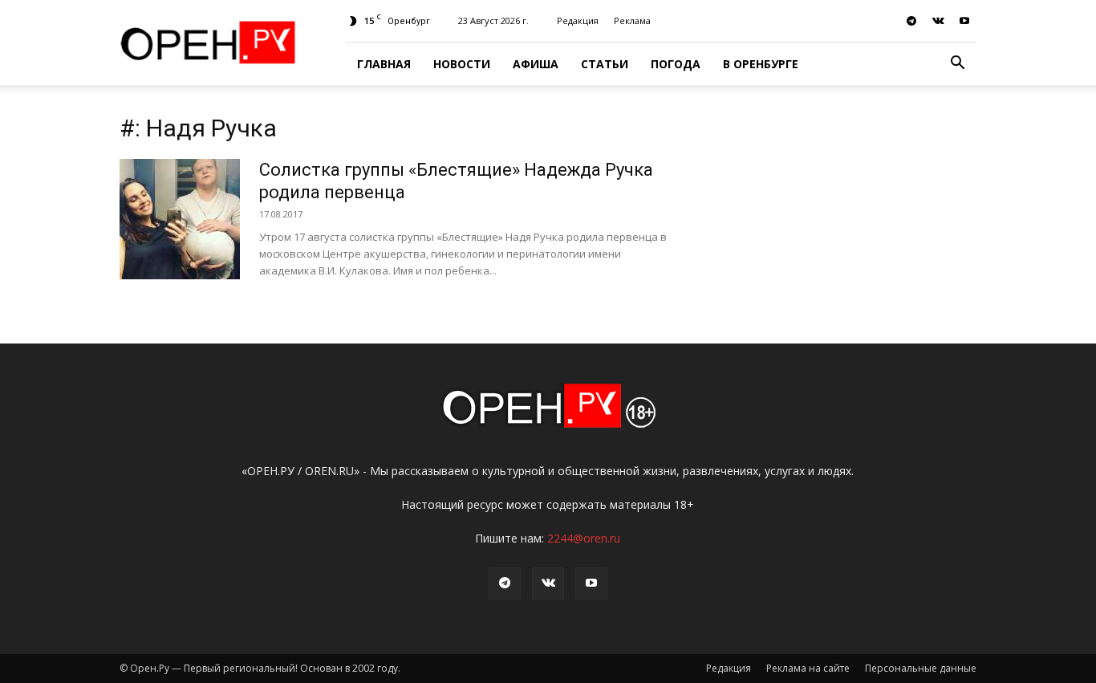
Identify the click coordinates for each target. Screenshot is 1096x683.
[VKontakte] (938, 21)
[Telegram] (911, 21)
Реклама (632, 20)
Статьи (604, 63)
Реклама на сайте (808, 668)
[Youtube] (964, 21)
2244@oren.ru (583, 538)
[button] (957, 64)
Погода (675, 63)
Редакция (578, 20)
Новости (461, 63)
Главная (384, 63)
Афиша (535, 63)
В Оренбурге (760, 63)
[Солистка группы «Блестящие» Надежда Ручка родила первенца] (180, 219)
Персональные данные (920, 668)
